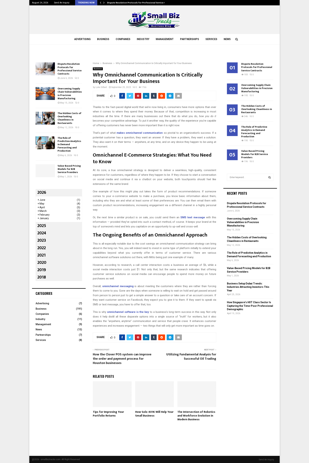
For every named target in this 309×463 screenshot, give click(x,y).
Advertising (82, 39)
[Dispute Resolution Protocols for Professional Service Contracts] (45, 68)
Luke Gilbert (101, 87)
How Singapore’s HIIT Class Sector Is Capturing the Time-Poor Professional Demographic (250, 306)
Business (103, 39)
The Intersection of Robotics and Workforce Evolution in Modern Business (196, 416)
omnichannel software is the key (128, 312)
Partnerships (189, 39)
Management (165, 39)
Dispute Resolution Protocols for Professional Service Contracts (140, 2)
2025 (41, 225)
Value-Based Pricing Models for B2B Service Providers (69, 169)
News (227, 39)
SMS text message (192, 217)
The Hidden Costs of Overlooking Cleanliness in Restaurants (69, 118)
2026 (41, 192)
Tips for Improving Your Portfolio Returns (108, 414)
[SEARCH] (269, 177)
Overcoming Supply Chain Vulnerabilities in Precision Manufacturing (70, 93)
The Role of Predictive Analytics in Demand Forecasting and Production (69, 144)
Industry (143, 39)
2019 (41, 270)
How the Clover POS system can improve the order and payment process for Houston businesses (122, 359)
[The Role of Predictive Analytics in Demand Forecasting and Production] (45, 142)
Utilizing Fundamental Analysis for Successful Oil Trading (191, 356)
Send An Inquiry (61, 2)
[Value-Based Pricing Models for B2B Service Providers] (45, 170)
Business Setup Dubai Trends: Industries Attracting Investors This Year (248, 287)
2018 (41, 277)
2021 (41, 255)
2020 (41, 262)
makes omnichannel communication (140, 132)
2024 (41, 233)
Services (211, 39)
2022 (41, 248)
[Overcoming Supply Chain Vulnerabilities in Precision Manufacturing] (45, 93)
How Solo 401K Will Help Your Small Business (154, 414)
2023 (41, 240)
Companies (123, 39)
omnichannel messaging (118, 286)
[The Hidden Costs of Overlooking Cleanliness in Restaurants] (45, 118)
